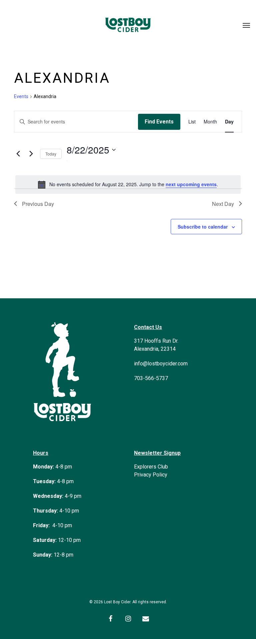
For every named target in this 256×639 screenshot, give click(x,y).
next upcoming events (191, 184)
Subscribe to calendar (203, 226)
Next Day (223, 204)
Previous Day (38, 204)
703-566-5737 (151, 378)
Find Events (159, 121)
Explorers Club (151, 466)
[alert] (128, 184)
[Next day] (31, 154)
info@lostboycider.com (161, 363)
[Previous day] (18, 154)
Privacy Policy (150, 474)
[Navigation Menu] (246, 25)
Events (21, 96)
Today (50, 153)
